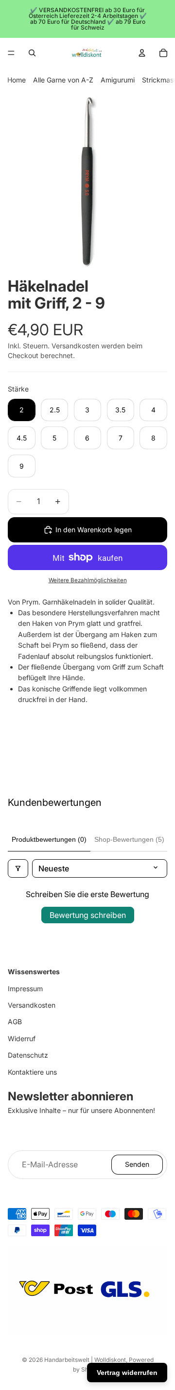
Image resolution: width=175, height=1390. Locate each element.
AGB (15, 1021)
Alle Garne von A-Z (63, 80)
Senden (137, 1164)
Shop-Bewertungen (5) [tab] (129, 839)
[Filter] (18, 868)
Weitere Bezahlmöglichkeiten (88, 580)
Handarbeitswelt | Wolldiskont (85, 1359)
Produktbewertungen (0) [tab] (49, 839)
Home (16, 80)
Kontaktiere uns (32, 1072)
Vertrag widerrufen (127, 1372)
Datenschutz (28, 1055)
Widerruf (21, 1038)
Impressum (25, 988)
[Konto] (142, 53)
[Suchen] (32, 53)
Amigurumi (118, 80)
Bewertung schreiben (88, 915)
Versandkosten (31, 1005)
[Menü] (11, 53)
